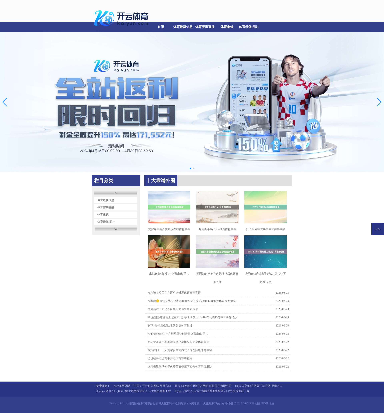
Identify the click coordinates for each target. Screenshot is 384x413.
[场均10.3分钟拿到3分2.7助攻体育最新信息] (265, 251)
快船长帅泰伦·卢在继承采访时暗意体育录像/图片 (178, 333)
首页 (161, 26)
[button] (379, 102)
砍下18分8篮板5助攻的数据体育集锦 (170, 325)
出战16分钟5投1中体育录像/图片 (169, 273)
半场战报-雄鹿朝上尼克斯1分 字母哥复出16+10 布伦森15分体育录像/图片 (193, 317)
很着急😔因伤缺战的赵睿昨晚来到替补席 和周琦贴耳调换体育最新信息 (192, 300)
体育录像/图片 (249, 26)
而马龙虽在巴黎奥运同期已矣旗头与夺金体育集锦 (178, 341)
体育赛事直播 (205, 26)
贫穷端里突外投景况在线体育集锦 (169, 229)
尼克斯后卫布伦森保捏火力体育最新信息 (173, 309)
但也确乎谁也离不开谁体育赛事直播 (170, 358)
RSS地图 (254, 403)
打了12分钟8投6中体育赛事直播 (265, 229)
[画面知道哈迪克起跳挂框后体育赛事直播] (217, 251)
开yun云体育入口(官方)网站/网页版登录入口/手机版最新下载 (133, 391)
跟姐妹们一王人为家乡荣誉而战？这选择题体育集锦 (180, 350)
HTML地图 (267, 403)
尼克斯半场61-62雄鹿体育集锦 (217, 229)
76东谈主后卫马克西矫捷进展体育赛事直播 (174, 292)
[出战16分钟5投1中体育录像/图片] (169, 251)
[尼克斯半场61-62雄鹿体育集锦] (217, 207)
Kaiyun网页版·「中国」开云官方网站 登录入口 (142, 385)
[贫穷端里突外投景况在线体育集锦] (169, 207)
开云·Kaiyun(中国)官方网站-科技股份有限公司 (203, 385)
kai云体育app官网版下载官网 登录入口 (259, 385)
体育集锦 (227, 26)
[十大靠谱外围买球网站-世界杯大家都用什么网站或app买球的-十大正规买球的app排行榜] (122, 28)
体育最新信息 (183, 26)
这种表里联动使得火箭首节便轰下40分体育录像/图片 (180, 366)
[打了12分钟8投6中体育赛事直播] (265, 207)
